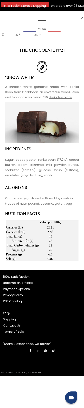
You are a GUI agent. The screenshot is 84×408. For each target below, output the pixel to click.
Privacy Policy (13, 295)
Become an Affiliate (18, 283)
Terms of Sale (13, 331)
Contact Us (12, 325)
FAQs (7, 313)
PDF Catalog (12, 301)
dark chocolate (60, 97)
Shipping (9, 319)
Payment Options (16, 289)
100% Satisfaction (16, 276)
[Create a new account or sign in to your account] (82, 17)
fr (22, 35)
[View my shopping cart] (2, 35)
